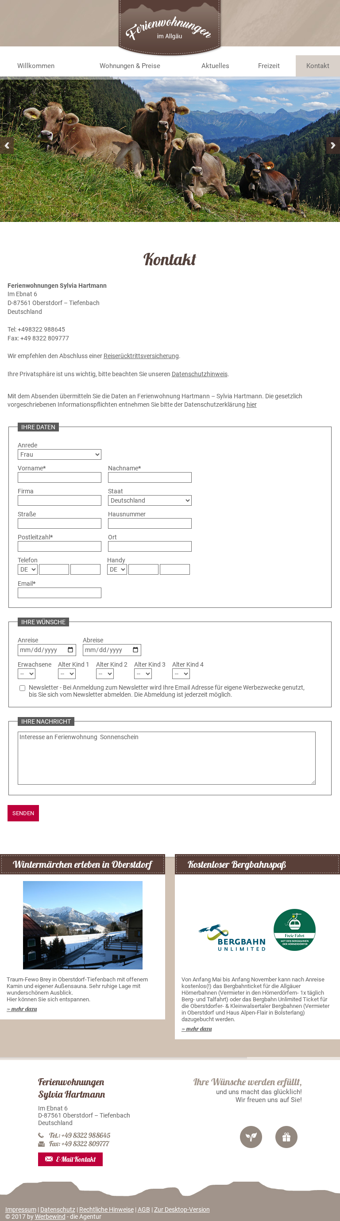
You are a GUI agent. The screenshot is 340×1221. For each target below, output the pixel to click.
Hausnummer (127, 514)
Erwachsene (34, 664)
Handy (116, 560)
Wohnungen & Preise (130, 66)
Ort (112, 537)
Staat (115, 491)
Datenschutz (57, 1209)
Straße (27, 514)
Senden (23, 813)
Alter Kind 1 (73, 664)
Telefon (28, 560)
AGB (144, 1209)
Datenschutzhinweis (200, 374)
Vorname (32, 468)
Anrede (27, 445)
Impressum (20, 1209)
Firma (26, 491)
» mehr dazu (22, 1009)
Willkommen (35, 66)
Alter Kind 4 (188, 664)
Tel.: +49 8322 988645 (79, 1135)
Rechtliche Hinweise (106, 1209)
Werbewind (50, 1216)
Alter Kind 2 (112, 664)
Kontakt (317, 66)
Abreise (93, 640)
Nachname (124, 468)
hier (252, 404)
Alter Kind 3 (150, 664)
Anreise (28, 640)
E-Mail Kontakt (76, 1159)
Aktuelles (215, 66)
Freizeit (269, 66)
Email (26, 583)
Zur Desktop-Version (182, 1209)
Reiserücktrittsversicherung (141, 355)
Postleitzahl (35, 537)
